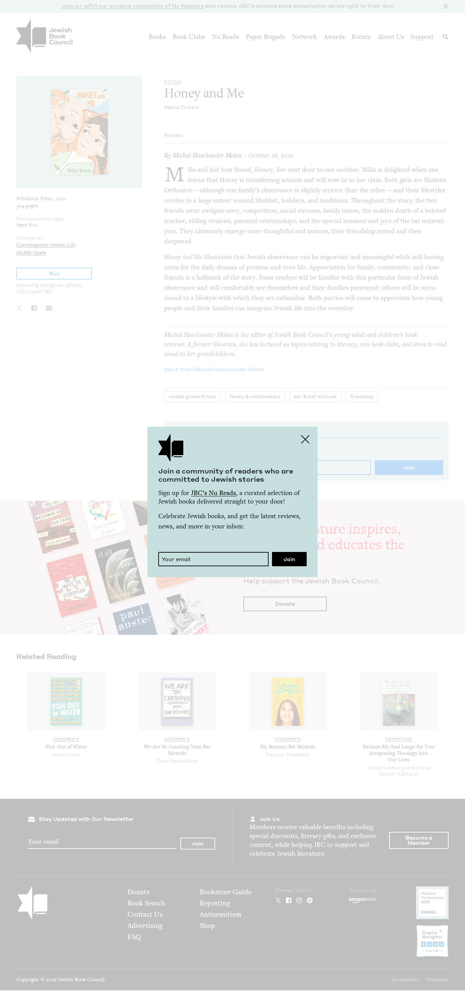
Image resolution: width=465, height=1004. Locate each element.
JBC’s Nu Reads (213, 493)
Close (305, 439)
